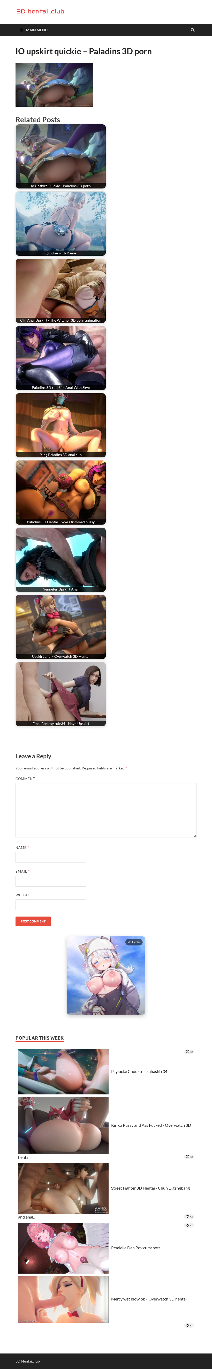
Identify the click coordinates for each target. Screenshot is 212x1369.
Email (23, 871)
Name (22, 847)
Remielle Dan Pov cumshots (136, 1247)
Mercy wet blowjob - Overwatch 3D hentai (149, 1298)
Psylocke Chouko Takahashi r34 (139, 1071)
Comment (27, 779)
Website (24, 895)
